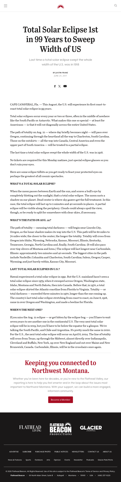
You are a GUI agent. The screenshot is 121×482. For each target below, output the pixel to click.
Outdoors (39, 460)
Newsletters (78, 452)
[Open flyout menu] (6, 5)
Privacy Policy (109, 471)
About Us (107, 452)
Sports (28, 460)
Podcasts (90, 460)
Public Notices (61, 452)
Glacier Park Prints (105, 460)
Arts (48, 460)
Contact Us (93, 452)
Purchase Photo (43, 452)
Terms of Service (92, 471)
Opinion (57, 460)
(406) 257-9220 (104, 475)
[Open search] (115, 5)
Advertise (14, 452)
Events (67, 460)
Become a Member (60, 399)
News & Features (15, 460)
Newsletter (78, 460)
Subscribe (27, 452)
